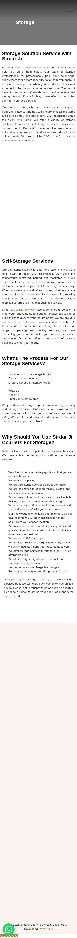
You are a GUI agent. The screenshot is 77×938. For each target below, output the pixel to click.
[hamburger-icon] (68, 10)
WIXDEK (47, 928)
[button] (9, 929)
